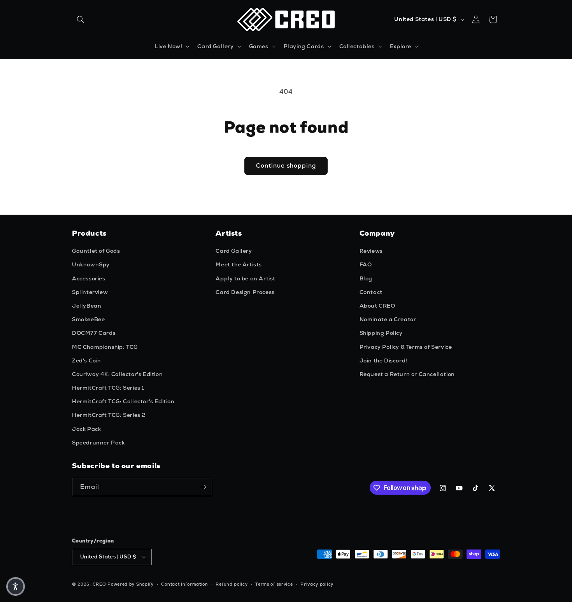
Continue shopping (286, 166)
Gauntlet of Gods (96, 250)
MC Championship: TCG (105, 346)
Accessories (88, 278)
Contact (371, 292)
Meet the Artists (239, 264)
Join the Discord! (383, 360)
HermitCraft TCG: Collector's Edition (123, 401)
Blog (366, 278)
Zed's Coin (86, 360)
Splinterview (90, 292)
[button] (80, 19)
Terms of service (274, 584)
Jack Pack (86, 428)
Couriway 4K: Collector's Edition (117, 374)
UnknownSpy (91, 264)
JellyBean (86, 305)
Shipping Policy (381, 332)
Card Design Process (245, 292)
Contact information (184, 584)
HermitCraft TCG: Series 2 (109, 414)
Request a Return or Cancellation (407, 374)
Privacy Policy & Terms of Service (406, 346)
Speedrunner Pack (98, 442)
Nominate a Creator (388, 319)
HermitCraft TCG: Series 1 (108, 387)
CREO (99, 584)
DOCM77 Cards (94, 332)
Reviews (371, 250)
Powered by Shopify (130, 584)
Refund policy (231, 584)
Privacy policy (316, 584)
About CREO (377, 305)
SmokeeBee (88, 319)
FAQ (366, 264)
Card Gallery (234, 250)
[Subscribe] (203, 487)
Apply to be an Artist (245, 278)
